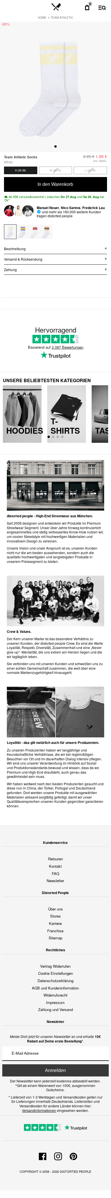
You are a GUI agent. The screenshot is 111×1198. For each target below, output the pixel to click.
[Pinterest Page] (73, 1155)
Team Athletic (62, 18)
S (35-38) (20, 170)
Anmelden (55, 1070)
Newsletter (55, 880)
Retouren (55, 858)
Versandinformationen (39, 1110)
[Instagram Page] (58, 1155)
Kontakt (55, 866)
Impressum (55, 1002)
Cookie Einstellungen (55, 973)
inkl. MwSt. (100, 161)
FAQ (55, 873)
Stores (55, 916)
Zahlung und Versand (55, 1009)
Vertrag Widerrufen (55, 966)
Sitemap (55, 937)
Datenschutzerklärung (55, 980)
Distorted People (75, 1171)
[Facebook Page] (43, 1155)
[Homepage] (56, 7)
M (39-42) (55, 170)
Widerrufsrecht (55, 995)
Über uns (55, 909)
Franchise (55, 930)
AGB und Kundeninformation (55, 988)
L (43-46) (90, 170)
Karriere (55, 923)
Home (42, 18)
